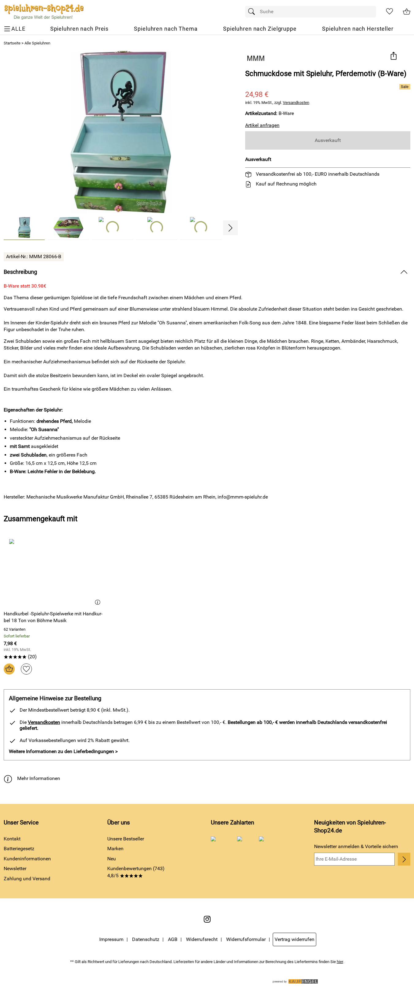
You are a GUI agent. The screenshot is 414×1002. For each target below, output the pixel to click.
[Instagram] (207, 919)
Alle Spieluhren (37, 43)
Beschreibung (20, 272)
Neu (111, 859)
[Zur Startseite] (44, 11)
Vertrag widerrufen (294, 939)
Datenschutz (145, 939)
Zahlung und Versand (27, 879)
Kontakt (12, 839)
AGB (172, 939)
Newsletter (15, 868)
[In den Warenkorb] (9, 669)
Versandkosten (296, 102)
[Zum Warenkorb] (406, 11)
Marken (115, 848)
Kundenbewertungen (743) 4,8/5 (136, 872)
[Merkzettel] (389, 11)
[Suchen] (253, 11)
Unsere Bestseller (125, 839)
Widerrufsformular (246, 939)
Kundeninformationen (27, 859)
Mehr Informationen (38, 778)
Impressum (111, 939)
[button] (393, 56)
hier (340, 961)
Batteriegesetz (19, 848)
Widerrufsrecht (202, 939)
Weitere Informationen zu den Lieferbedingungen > (63, 751)
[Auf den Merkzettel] (26, 669)
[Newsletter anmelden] (404, 859)
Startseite (12, 43)
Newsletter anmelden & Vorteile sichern (356, 846)
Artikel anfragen (262, 125)
